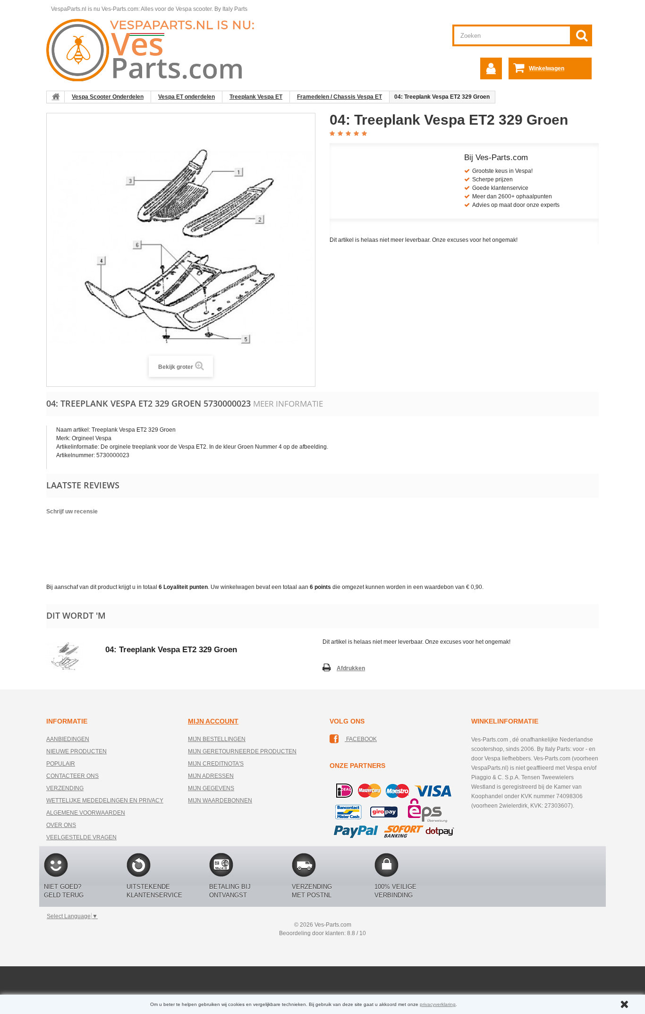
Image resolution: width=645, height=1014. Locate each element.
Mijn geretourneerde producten (242, 751)
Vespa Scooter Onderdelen (108, 97)
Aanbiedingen (67, 739)
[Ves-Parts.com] (155, 49)
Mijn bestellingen (217, 739)
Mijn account (213, 721)
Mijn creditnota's (216, 763)
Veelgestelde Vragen (81, 837)
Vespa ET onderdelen (186, 97)
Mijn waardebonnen (220, 800)
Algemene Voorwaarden (85, 812)
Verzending (65, 788)
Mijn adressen (211, 776)
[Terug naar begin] (56, 96)
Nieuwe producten (76, 751)
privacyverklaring (438, 1004)
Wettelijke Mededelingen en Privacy (104, 800)
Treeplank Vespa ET (255, 97)
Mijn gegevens (211, 788)
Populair (60, 763)
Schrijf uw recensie (72, 511)
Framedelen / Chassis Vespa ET (339, 97)
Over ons (61, 825)
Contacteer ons (72, 776)
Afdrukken (351, 668)
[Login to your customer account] (491, 68)
